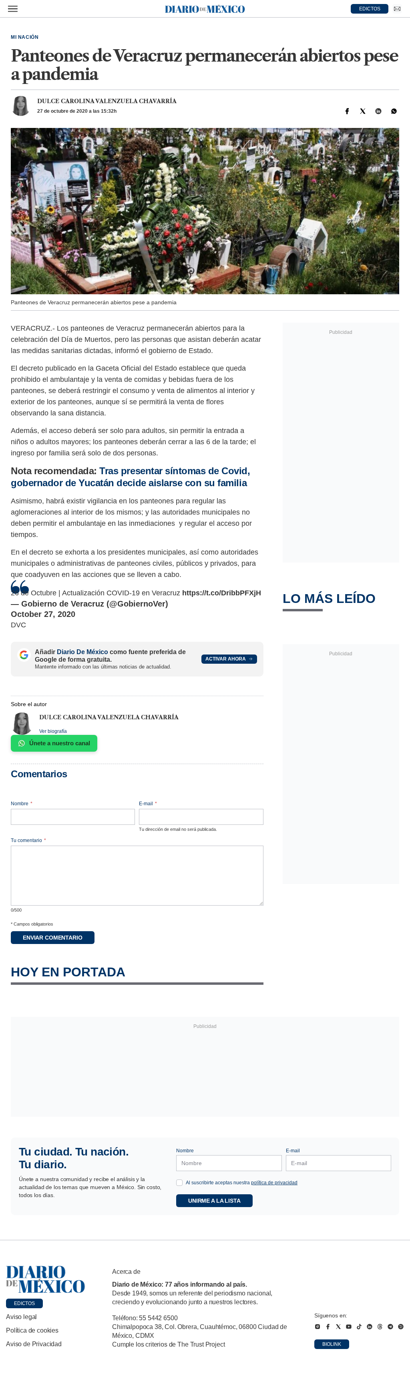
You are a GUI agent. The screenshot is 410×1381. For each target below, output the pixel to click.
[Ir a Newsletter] (397, 9)
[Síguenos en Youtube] (349, 1326)
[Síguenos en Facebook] (328, 1326)
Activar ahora (225, 659)
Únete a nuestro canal (59, 743)
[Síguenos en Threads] (380, 1326)
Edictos (24, 1303)
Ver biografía (53, 731)
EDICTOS (369, 9)
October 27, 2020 (43, 614)
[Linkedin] (378, 111)
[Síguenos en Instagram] (317, 1326)
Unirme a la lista (214, 1200)
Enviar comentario (52, 937)
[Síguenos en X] (338, 1326)
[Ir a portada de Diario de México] (45, 1279)
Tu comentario (28, 840)
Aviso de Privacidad (34, 1344)
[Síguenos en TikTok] (359, 1326)
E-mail (148, 803)
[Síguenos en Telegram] (390, 1326)
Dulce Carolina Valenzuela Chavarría (107, 101)
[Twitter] (362, 111)
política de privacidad (274, 1182)
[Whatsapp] (394, 111)
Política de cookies (32, 1330)
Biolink (331, 1344)
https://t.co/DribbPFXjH (221, 593)
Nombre (21, 803)
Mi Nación (24, 37)
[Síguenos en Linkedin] (369, 1326)
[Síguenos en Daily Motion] (401, 1326)
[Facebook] (347, 111)
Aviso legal (21, 1316)
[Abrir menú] (13, 9)
